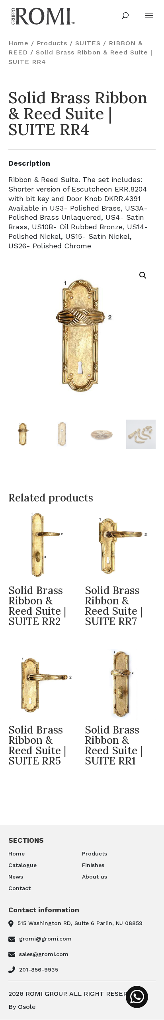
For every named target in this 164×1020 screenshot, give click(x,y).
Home (18, 43)
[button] (143, 275)
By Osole (22, 1006)
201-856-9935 (38, 969)
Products (52, 43)
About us (94, 876)
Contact (19, 888)
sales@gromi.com (43, 954)
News (15, 876)
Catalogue (22, 865)
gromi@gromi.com (45, 938)
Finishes (93, 865)
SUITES (88, 43)
